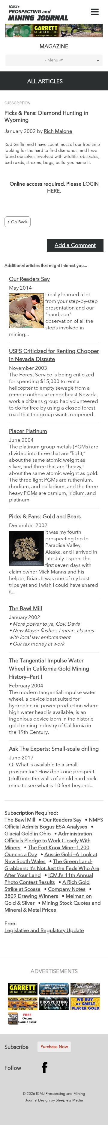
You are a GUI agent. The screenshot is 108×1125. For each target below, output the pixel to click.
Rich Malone (58, 131)
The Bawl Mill (25, 608)
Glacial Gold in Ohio (27, 834)
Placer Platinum (28, 431)
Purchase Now (54, 1047)
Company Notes (67, 889)
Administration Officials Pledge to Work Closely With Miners (48, 840)
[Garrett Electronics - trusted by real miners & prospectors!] (54, 30)
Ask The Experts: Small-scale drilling (54, 749)
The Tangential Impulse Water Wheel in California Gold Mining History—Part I (49, 669)
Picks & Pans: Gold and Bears (45, 517)
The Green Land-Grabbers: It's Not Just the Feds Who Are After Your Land (51, 868)
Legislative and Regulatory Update (44, 930)
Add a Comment (75, 245)
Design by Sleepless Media (60, 1100)
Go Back (19, 222)
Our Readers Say (29, 279)
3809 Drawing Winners (31, 896)
